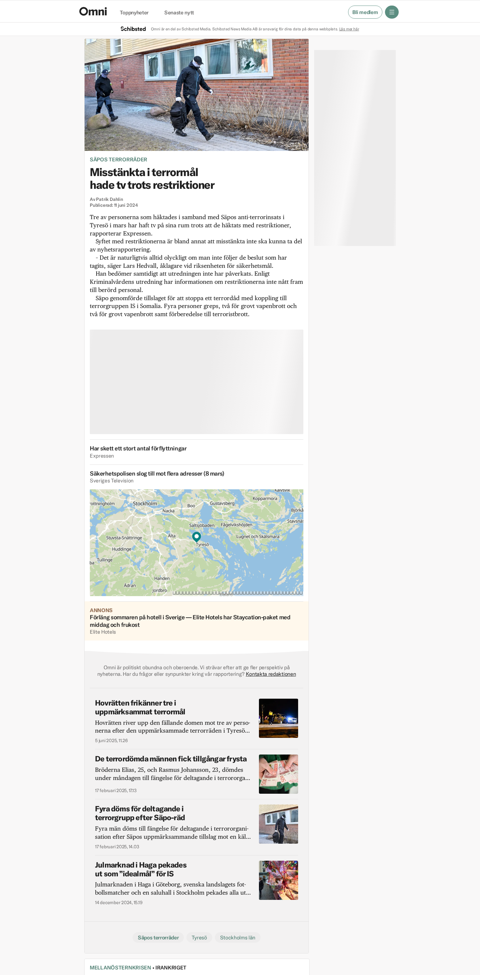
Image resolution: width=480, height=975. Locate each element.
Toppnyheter (134, 13)
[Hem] (93, 11)
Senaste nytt (179, 13)
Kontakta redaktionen (271, 674)
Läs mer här (349, 28)
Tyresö (199, 937)
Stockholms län (238, 937)
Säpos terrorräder (118, 159)
